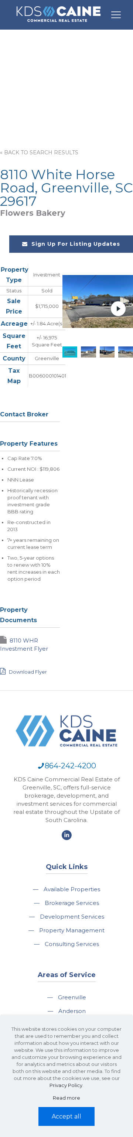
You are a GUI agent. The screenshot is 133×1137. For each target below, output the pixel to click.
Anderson (72, 1010)
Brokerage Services (72, 902)
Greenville (72, 997)
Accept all (66, 1116)
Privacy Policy (66, 1085)
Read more (66, 1098)
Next (118, 308)
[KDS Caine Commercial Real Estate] (58, 25)
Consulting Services (72, 944)
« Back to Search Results (39, 152)
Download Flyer (27, 672)
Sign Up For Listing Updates (75, 244)
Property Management (72, 930)
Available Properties (72, 889)
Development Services (72, 916)
